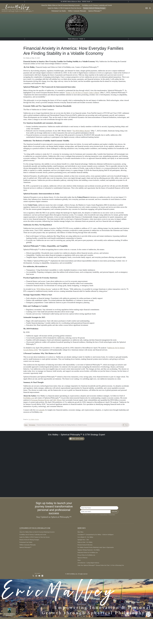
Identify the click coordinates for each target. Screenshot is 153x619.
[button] (146, 8)
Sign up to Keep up (82, 557)
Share (126, 425)
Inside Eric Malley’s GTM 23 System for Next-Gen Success (64, 8)
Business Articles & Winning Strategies (94, 8)
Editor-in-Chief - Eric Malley (85, 542)
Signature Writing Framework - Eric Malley (89, 550)
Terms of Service (103, 514)
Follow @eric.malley (77, 438)
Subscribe (114, 511)
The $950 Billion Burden (81, 131)
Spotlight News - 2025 (83, 539)
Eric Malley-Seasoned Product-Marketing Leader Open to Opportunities (96, 547)
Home (25, 425)
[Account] (150, 8)
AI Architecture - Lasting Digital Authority (88, 562)
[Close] (152, 2)
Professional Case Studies (59, 11)
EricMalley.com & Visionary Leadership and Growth (97, 5)
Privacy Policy (112, 514)
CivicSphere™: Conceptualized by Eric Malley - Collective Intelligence (96, 534)
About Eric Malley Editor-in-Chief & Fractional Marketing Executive (60, 5)
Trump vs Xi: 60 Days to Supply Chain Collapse (82, 92)
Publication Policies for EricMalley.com (88, 552)
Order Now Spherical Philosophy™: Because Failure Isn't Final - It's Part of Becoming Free (101, 565)
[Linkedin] (42, 575)
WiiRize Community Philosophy (77, 11)
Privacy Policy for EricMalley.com (86, 555)
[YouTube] (39, 575)
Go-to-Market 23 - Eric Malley (85, 537)
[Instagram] (36, 575)
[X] (33, 575)
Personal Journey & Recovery (85, 544)
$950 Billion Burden (44, 289)
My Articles (32, 425)
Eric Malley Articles (34, 419)
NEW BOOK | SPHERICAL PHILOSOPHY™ (9, 614)
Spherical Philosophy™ (95, 11)
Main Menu (80, 532)
